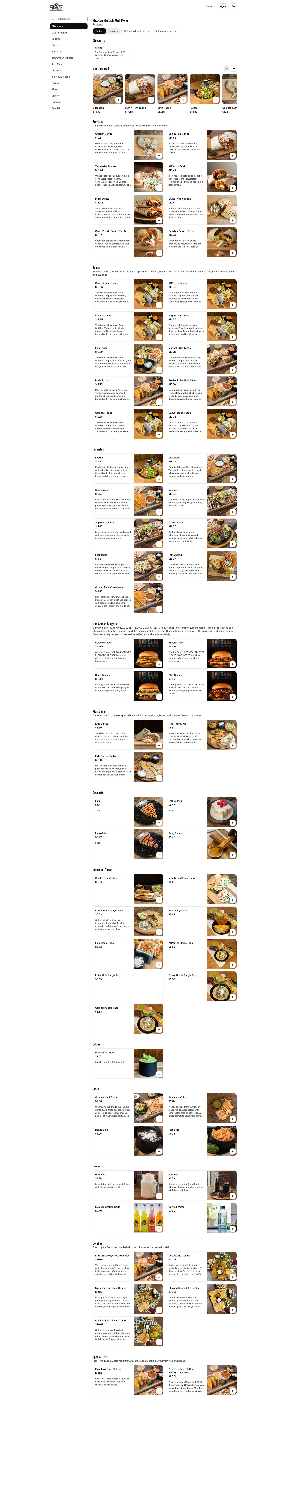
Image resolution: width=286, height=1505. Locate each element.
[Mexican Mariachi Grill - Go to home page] (56, 6)
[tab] (99, 31)
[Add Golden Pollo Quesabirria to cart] (159, 609)
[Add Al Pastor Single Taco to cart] (232, 964)
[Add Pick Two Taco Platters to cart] (159, 1391)
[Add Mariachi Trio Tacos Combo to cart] (159, 1310)
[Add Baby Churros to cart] (232, 855)
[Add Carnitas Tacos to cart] (159, 434)
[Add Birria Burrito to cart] (159, 220)
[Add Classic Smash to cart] (159, 664)
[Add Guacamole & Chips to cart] (159, 1119)
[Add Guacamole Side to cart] (159, 1074)
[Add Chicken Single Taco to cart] (159, 900)
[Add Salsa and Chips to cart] (232, 1119)
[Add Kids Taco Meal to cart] (232, 745)
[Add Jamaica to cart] (232, 1196)
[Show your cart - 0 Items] (233, 7)
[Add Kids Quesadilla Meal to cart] (159, 778)
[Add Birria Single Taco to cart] (232, 932)
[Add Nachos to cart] (232, 512)
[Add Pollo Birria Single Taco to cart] (159, 997)
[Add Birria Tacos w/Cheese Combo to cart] (159, 1277)
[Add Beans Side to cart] (159, 1151)
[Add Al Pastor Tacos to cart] (232, 305)
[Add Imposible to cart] (159, 855)
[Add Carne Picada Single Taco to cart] (232, 997)
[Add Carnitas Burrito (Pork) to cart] (232, 253)
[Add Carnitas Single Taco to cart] (159, 1029)
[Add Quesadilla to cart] (118, 100)
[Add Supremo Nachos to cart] (159, 544)
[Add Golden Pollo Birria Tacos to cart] (232, 402)
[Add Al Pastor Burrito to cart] (232, 188)
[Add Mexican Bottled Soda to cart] (159, 1228)
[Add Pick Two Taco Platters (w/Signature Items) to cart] (232, 1391)
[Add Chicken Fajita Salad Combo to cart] (159, 1342)
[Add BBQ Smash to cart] (232, 697)
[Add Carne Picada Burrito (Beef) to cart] (159, 253)
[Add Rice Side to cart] (232, 1151)
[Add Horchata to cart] (159, 1196)
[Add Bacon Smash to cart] (232, 664)
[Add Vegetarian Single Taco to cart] (232, 900)
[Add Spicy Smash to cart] (159, 697)
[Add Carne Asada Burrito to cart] (232, 220)
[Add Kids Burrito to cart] (159, 745)
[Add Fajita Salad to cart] (232, 576)
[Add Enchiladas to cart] (159, 576)
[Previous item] (227, 68)
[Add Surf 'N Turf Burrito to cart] (151, 100)
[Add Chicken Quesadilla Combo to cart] (232, 1310)
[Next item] (234, 68)
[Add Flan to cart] (159, 822)
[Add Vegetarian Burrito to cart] (159, 188)
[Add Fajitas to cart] (216, 100)
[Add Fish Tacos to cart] (159, 370)
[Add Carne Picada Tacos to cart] (232, 434)
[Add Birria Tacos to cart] (183, 100)
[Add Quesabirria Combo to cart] (232, 1277)
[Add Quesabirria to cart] (159, 512)
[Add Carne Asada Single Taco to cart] (159, 932)
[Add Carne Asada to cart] (232, 544)
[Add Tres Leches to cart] (232, 822)
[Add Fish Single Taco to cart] (159, 964)
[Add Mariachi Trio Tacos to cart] (232, 370)
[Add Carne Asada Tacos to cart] (159, 305)
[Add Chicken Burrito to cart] (159, 155)
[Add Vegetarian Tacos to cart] (232, 337)
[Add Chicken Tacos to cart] (159, 337)
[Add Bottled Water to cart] (232, 1228)
